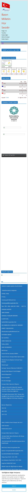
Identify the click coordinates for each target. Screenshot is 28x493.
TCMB (7, 97)
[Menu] (3, 43)
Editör (13, 155)
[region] (14, 481)
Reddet (14, 490)
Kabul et (14, 486)
